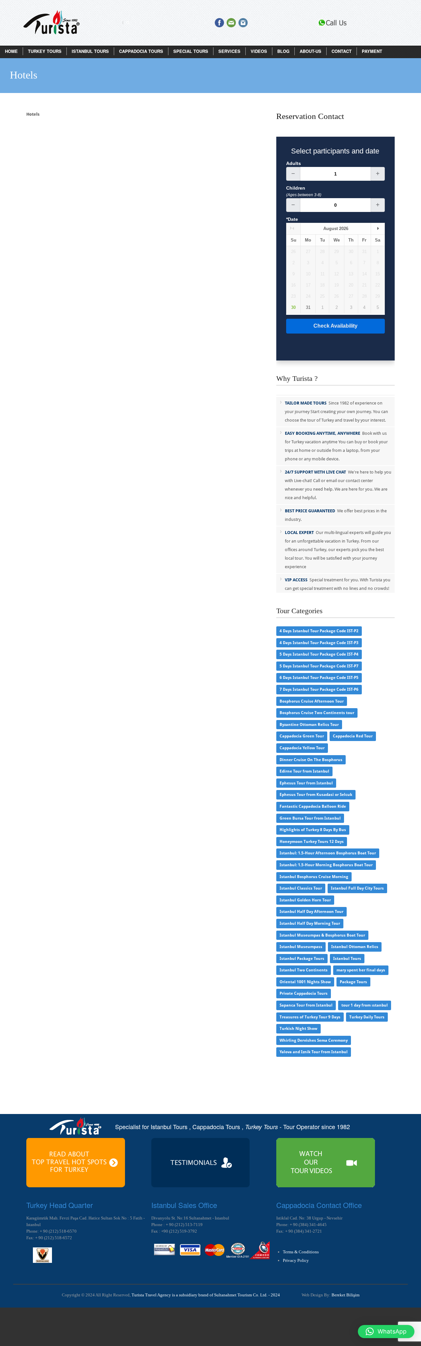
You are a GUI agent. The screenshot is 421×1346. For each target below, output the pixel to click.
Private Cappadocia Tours (304, 993)
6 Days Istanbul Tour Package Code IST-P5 (319, 677)
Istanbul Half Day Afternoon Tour (311, 911)
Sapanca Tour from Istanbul (306, 1005)
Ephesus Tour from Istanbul (306, 783)
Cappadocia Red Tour (353, 736)
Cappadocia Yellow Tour (302, 748)
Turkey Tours (45, 51)
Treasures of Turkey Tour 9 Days (310, 1017)
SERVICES (229, 51)
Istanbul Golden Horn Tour (305, 900)
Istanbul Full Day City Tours (357, 888)
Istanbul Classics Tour (301, 888)
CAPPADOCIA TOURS (141, 51)
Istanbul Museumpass (301, 946)
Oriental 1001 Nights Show (305, 982)
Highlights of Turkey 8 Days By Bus (313, 829)
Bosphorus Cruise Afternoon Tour (312, 701)
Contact (342, 51)
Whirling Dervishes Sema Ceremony (314, 1040)
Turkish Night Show (298, 1028)
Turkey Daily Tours (366, 1017)
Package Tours (353, 982)
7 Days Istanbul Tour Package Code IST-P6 (319, 689)
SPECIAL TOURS (190, 51)
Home (11, 51)
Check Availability (335, 326)
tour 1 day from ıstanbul (364, 1005)
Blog (283, 51)
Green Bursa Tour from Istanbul (310, 818)
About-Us (310, 51)
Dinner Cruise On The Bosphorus (311, 759)
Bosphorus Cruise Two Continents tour (317, 712)
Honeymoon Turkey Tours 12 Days (312, 841)
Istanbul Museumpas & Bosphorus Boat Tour (322, 935)
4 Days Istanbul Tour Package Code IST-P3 (319, 642)
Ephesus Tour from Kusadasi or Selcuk (316, 794)
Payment (372, 51)
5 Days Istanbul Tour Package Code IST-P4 (319, 654)
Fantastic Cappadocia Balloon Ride (313, 806)
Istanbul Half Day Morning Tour (310, 923)
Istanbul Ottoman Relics (354, 946)
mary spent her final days (360, 970)
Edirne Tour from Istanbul (304, 771)
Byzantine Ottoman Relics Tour (309, 724)
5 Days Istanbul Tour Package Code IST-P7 (319, 666)
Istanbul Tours (90, 51)
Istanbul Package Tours (302, 958)
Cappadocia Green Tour (302, 736)
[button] (386, 1331)
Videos (259, 51)
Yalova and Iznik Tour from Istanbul (314, 1052)
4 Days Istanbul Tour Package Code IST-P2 (319, 631)
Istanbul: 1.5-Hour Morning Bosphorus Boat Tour (326, 865)
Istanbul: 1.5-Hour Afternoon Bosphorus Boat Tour (328, 853)
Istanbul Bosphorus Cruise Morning (314, 876)
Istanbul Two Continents (304, 970)
